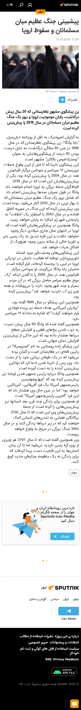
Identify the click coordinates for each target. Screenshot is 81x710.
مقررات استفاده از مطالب (36, 636)
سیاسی (55, 599)
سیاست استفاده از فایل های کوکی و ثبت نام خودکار (49, 651)
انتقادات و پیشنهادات (64, 643)
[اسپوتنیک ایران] (70, 7)
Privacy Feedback (66, 660)
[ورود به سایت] (30, 4)
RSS (48, 659)
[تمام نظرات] (74, 703)
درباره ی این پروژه (67, 636)
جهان (74, 472)
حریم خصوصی (38, 642)
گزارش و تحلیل (37, 599)
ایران (65, 599)
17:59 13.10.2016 (67, 40)
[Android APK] (64, 672)
